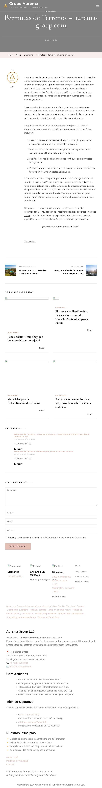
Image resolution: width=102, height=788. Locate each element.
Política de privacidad (46, 613)
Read (41, 348)
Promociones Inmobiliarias (71, 613)
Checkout (71, 606)
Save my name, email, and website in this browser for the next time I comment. (47, 537)
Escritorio (24, 610)
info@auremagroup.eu (21, 666)
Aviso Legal (12, 757)
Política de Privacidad (17, 761)
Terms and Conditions (48, 617)
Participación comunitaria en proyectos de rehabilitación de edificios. (73, 403)
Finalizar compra (38, 610)
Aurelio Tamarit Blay (29, 714)
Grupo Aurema (23, 3)
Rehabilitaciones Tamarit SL (33, 722)
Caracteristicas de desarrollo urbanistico (37, 606)
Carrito (62, 606)
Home (50, 610)
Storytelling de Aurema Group (21, 617)
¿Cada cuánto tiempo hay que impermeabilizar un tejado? (25, 338)
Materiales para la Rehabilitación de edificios (24, 401)
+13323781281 (15, 576)
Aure (13, 87)
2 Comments (51, 39)
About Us (11, 606)
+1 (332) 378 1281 (19, 663)
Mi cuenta (59, 610)
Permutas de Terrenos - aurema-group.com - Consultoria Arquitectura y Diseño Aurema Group (51, 435)
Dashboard (13, 610)
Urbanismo (50, 11)
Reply (20, 449)
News (68, 610)
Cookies (10, 764)
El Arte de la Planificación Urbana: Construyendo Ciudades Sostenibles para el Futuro (72, 317)
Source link (30, 241)
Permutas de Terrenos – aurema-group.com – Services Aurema (43, 451)
